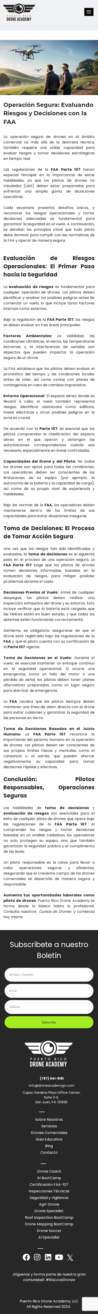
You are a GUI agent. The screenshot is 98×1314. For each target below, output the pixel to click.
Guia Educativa (49, 1139)
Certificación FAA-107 (49, 1184)
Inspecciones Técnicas (49, 1191)
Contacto (49, 1152)
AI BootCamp (49, 1178)
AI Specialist (49, 1237)
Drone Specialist (49, 1211)
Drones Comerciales (49, 1132)
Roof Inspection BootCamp (49, 1217)
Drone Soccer (49, 1230)
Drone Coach (49, 1171)
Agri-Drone (49, 1204)
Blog (49, 1145)
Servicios (49, 1126)
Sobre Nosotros (49, 1119)
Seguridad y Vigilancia (49, 1197)
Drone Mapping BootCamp (49, 1224)
